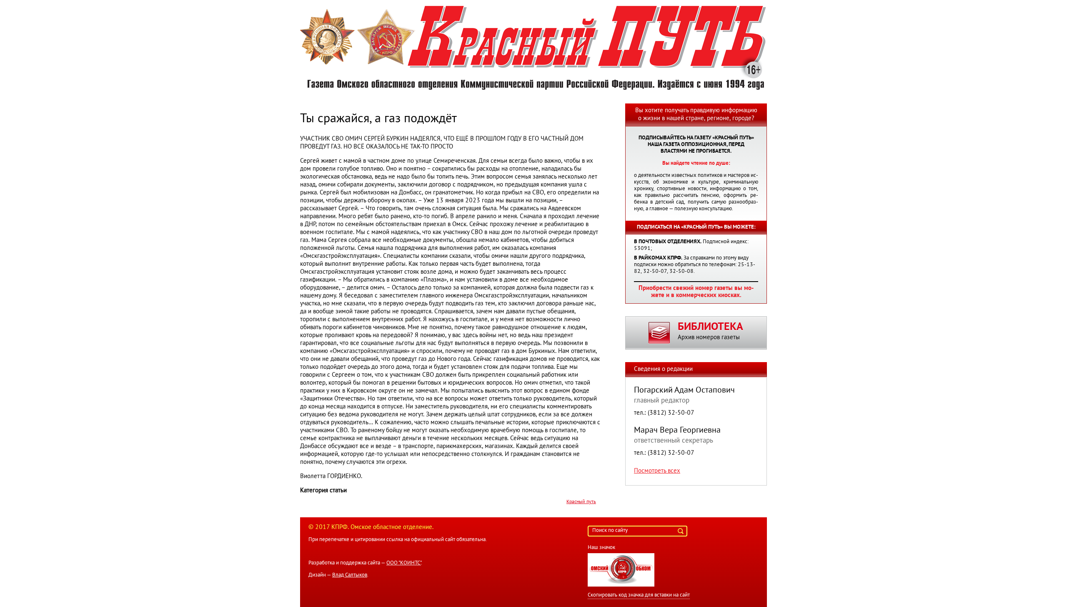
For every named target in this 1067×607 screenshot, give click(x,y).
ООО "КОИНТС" (403, 563)
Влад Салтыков (349, 575)
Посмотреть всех (657, 471)
